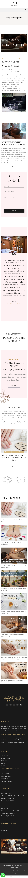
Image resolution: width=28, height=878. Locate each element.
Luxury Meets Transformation (14, 366)
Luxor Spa (10, 380)
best (3, 420)
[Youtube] (21, 705)
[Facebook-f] (7, 705)
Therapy (21, 452)
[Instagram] (17, 705)
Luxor (13, 86)
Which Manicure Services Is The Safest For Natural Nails (14, 458)
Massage (14, 452)
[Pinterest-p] (14, 705)
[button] (12, 166)
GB (17, 867)
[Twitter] (10, 705)
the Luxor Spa (12, 413)
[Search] (26, 10)
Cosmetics (7, 452)
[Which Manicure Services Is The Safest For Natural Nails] (14, 441)
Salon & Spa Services (14, 699)
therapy (12, 84)
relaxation (22, 424)
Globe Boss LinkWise (17, 876)
